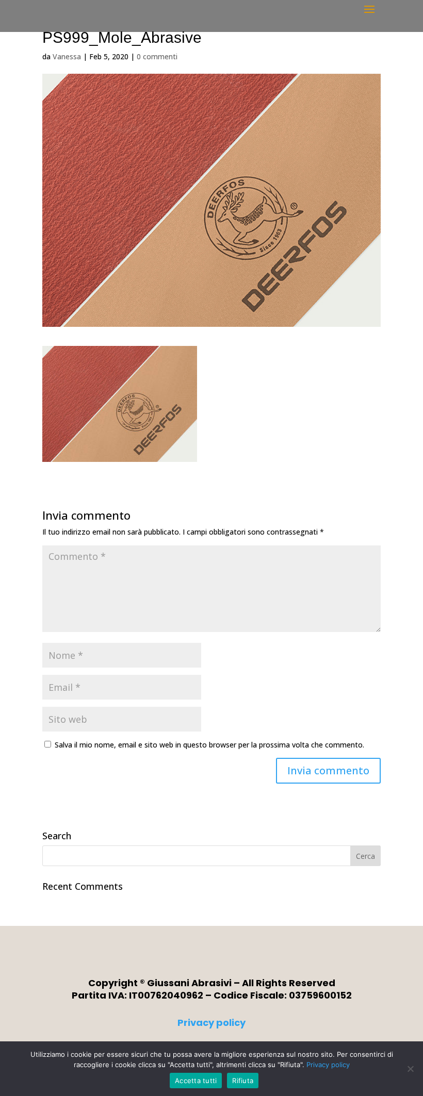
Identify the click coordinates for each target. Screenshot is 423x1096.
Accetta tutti (196, 1080)
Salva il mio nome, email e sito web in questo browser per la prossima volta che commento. (209, 745)
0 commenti (157, 56)
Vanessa (67, 56)
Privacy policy (211, 1022)
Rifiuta (242, 1080)
